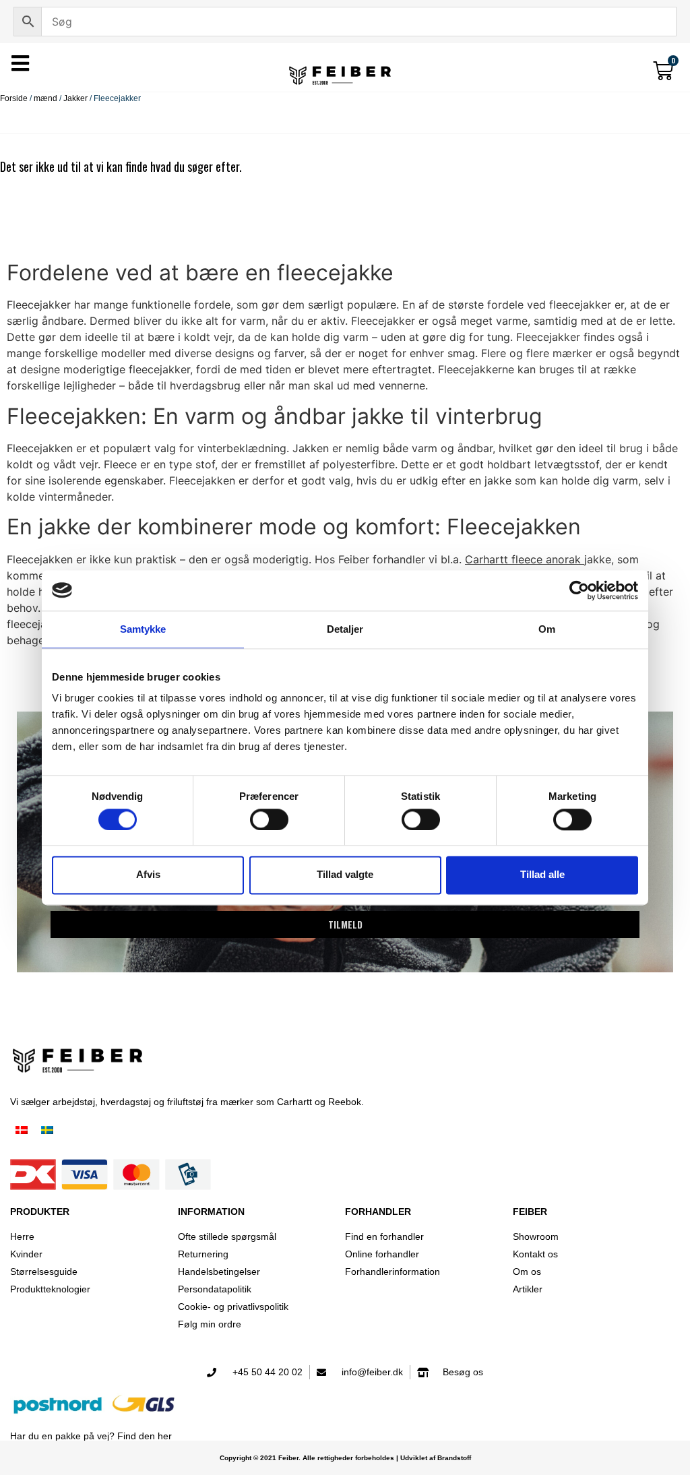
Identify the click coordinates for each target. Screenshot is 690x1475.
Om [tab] (546, 629)
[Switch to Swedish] (47, 1131)
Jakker (75, 98)
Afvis (148, 875)
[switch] (269, 819)
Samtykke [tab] (143, 629)
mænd (45, 98)
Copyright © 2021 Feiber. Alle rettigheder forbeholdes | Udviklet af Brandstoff (345, 1458)
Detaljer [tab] (345, 629)
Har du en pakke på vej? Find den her (91, 1436)
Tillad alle (542, 875)
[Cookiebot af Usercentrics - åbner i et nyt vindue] (579, 590)
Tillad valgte (345, 875)
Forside (14, 98)
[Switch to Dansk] (21, 1131)
